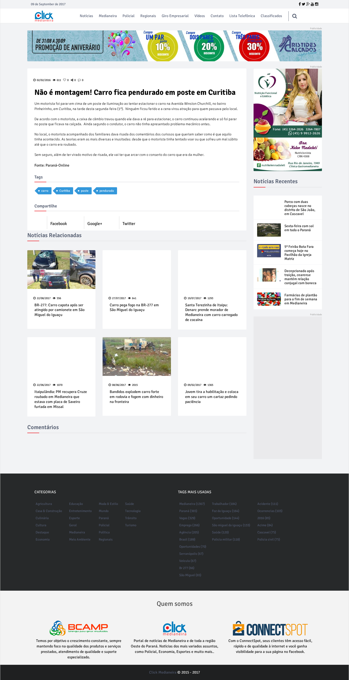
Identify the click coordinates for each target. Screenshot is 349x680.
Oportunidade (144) (225, 518)
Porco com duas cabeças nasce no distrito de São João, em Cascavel (299, 208)
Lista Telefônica (242, 16)
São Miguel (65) (190, 575)
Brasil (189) (187, 539)
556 (59, 298)
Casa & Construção (49, 511)
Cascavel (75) (266, 532)
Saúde (129, 504)
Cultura (41, 525)
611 (59, 80)
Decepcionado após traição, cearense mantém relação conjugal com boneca (300, 277)
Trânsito (131, 518)
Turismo (130, 525)
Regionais (148, 16)
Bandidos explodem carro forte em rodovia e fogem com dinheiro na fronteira (136, 396)
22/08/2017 (44, 298)
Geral (73, 525)
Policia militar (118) (226, 539)
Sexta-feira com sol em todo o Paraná (299, 228)
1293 (210, 298)
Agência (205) (189, 532)
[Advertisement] (288, 387)
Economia (43, 539)
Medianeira (108, 16)
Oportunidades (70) (192, 547)
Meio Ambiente (79, 539)
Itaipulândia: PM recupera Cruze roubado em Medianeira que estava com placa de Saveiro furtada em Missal (60, 399)
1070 (59, 385)
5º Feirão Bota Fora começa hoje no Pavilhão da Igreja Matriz (299, 252)
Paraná (104, 518)
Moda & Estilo (108, 504)
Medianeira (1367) (192, 504)
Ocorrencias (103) (270, 511)
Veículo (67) (187, 561)
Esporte (74, 518)
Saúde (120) (220, 532)
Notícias (86, 16)
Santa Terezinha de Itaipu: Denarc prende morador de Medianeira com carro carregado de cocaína (211, 312)
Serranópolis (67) (191, 554)
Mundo (103, 511)
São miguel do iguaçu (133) (231, 525)
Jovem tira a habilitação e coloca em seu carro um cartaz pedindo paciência (211, 396)
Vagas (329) (187, 518)
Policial (129, 16)
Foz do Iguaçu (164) (225, 511)
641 (134, 298)
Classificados (271, 16)
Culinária (42, 518)
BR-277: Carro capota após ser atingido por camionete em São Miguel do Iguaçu (59, 310)
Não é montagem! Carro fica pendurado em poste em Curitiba (135, 92)
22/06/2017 (44, 385)
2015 (135, 385)
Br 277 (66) (186, 568)
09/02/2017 (194, 385)
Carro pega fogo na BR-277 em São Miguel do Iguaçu (134, 307)
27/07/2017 (119, 298)
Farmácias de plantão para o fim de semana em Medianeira (300, 299)
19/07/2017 (194, 298)
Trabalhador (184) (224, 504)
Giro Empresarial (175, 16)
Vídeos (199, 16)
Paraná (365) (188, 511)
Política (104, 532)
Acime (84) (265, 525)
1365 (210, 385)
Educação (76, 504)
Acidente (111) (267, 504)
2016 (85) (263, 518)
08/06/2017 (119, 385)
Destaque (42, 532)
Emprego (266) (189, 525)
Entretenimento (80, 511)
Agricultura (44, 504)
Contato (217, 16)
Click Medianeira (162, 672)
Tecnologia (133, 511)
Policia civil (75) (268, 539)
